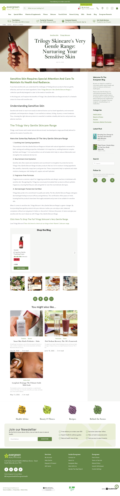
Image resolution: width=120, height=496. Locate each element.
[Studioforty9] (109, 489)
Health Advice (97, 114)
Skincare (30, 338)
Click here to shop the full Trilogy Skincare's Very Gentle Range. (39, 219)
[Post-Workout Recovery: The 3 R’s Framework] (61, 323)
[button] (21, 257)
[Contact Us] (98, 8)
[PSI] (72, 491)
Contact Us (71, 457)
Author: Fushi (26, 380)
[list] (44, 252)
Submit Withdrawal (98, 466)
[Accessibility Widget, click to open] (117, 487)
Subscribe (45, 439)
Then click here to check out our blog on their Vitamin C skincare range (46, 223)
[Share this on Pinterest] (46, 299)
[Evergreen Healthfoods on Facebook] (95, 180)
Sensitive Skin (54, 35)
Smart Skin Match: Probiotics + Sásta (27, 341)
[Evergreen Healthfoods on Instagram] (35, 299)
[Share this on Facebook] (40, 299)
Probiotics (23, 338)
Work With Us (72, 466)
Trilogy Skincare (65, 35)
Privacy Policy (16, 489)
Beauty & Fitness (18, 24)
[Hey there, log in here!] (79, 8)
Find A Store (95, 457)
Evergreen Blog (72, 463)
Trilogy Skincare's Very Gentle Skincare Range (55, 89)
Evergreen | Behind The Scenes (102, 122)
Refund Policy (96, 463)
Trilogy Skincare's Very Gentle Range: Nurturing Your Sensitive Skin (60, 48)
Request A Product (50, 463)
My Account (48, 457)
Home (4, 24)
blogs (9, 24)
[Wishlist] (107, 8)
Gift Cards (48, 466)
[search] (24, 8)
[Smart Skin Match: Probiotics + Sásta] (26, 323)
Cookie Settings (96, 469)
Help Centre (48, 460)
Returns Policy (24, 489)
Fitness (65, 338)
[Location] (102, 8)
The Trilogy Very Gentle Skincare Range (33, 125)
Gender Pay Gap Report (75, 469)
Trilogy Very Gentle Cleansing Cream (19, 253)
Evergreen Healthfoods (12, 488)
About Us (71, 460)
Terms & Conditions (7, 489)
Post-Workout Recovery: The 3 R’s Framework (61, 341)
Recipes (95, 119)
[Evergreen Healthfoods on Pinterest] (112, 180)
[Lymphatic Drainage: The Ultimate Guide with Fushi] (26, 365)
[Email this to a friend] (51, 299)
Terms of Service (97, 460)
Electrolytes (58, 338)
